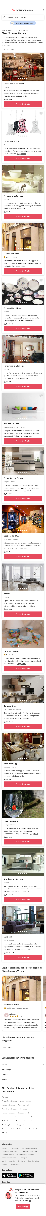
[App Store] (9, 1177)
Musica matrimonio (8, 1105)
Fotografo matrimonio (9, 1101)
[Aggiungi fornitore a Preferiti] (41, 55)
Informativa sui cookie (29, 1151)
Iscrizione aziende (8, 1161)
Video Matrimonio (26, 1101)
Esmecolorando (11, 821)
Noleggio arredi (23, 1113)
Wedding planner (8, 1125)
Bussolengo (6, 1069)
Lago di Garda (7, 1047)
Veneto (17, 30)
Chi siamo (21, 1161)
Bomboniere (24, 1109)
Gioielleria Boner (11, 253)
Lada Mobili (9, 937)
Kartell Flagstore (11, 141)
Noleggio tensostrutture (10, 1117)
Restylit (7, 593)
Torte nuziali (21, 1129)
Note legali (15, 1148)
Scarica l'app (23, 1206)
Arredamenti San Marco (14, 879)
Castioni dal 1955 (11, 536)
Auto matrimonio (24, 1105)
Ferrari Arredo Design (13, 478)
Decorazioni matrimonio (24, 1121)
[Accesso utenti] (43, 10)
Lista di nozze (7, 30)
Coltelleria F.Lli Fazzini (14, 83)
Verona (4, 1065)
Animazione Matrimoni (29, 1117)
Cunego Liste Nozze (13, 308)
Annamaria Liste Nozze (14, 196)
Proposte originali (8, 1129)
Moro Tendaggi (10, 763)
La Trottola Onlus (11, 651)
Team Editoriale (33, 1161)
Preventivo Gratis (23, 104)
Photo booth (33, 1129)
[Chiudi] (42, 1187)
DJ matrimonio (7, 1133)
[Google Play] (26, 1177)
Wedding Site (15, 1164)
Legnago (5, 1074)
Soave (4, 1079)
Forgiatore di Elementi (14, 366)
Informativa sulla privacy (10, 1151)
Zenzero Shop (10, 706)
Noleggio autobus (8, 1113)
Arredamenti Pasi (11, 423)
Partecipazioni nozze (9, 1109)
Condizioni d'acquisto (29, 1148)
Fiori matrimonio (7, 1121)
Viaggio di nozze (23, 1125)
